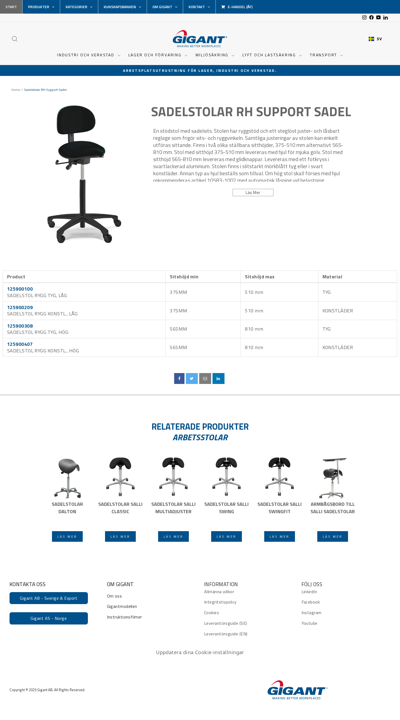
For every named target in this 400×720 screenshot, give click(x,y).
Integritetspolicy (220, 602)
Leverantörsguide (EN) (225, 633)
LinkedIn (309, 591)
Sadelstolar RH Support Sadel (251, 111)
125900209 (20, 307)
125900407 (20, 344)
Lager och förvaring (155, 55)
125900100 (20, 289)
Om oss (114, 596)
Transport (324, 55)
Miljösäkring (213, 55)
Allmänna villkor (219, 591)
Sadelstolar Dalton (67, 507)
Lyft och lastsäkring (270, 55)
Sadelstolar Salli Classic (120, 507)
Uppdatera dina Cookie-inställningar (200, 652)
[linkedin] (218, 378)
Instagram (311, 612)
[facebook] (179, 378)
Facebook (310, 602)
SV (379, 38)
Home (15, 89)
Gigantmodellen (122, 606)
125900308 (20, 326)
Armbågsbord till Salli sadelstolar (332, 507)
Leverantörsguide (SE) (225, 623)
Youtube (309, 623)
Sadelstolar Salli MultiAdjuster (173, 507)
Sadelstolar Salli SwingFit (279, 507)
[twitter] (192, 378)
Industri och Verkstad (86, 55)
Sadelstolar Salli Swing (226, 507)
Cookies (211, 612)
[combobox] (375, 38)
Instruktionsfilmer (124, 617)
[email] (205, 378)
